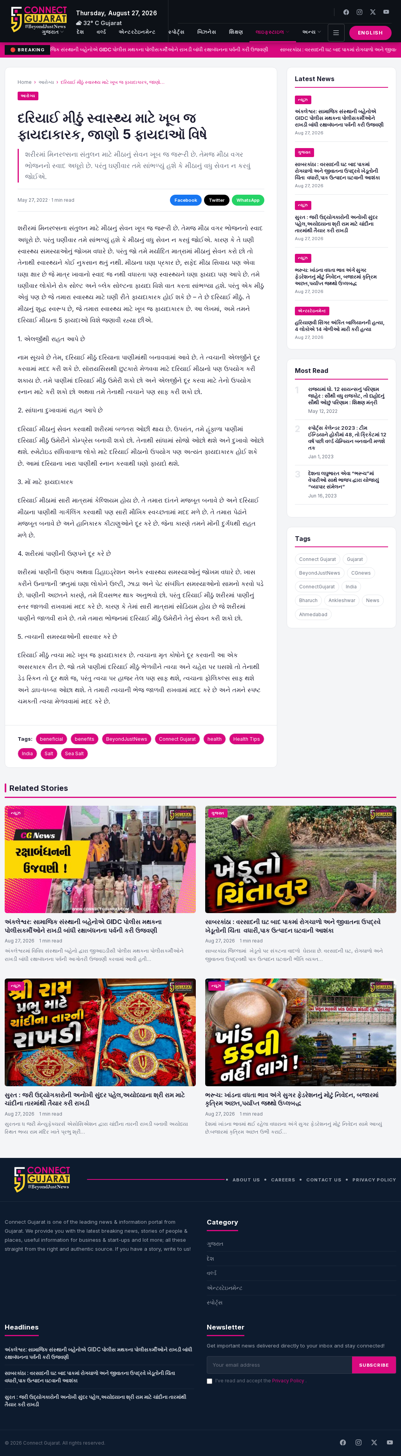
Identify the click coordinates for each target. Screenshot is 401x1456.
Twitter (217, 200)
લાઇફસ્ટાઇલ (270, 32)
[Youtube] (386, 11)
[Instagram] (359, 11)
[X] (374, 1443)
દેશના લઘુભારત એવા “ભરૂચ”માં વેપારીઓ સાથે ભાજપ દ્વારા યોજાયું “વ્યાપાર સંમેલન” (343, 480)
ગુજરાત (50, 32)
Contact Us (323, 1180)
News (372, 600)
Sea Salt (74, 753)
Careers (283, 1180)
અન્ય (309, 32)
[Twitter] (372, 11)
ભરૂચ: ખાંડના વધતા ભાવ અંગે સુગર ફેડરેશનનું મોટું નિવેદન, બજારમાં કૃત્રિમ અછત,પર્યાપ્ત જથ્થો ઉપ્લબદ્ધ (336, 276)
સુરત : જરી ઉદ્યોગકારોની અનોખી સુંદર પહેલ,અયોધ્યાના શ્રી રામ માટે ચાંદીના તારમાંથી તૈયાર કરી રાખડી (336, 223)
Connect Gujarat (177, 739)
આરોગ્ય (46, 82)
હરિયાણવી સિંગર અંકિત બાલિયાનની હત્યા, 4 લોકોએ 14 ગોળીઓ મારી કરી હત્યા (340, 325)
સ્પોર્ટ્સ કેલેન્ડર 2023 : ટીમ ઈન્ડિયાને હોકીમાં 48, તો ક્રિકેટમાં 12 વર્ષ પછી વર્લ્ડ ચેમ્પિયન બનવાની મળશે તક (347, 438)
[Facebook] (346, 11)
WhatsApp (248, 200)
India (27, 753)
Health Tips (246, 739)
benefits (84, 739)
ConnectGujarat (317, 587)
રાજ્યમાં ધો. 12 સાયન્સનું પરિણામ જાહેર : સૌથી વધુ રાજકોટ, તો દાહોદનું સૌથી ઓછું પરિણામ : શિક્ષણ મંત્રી (346, 395)
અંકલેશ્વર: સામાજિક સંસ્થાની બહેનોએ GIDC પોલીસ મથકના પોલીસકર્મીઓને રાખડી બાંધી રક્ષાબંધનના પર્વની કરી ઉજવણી (138, 49)
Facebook (186, 200)
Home (25, 82)
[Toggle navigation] (336, 33)
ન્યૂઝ (303, 99)
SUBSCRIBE (374, 1365)
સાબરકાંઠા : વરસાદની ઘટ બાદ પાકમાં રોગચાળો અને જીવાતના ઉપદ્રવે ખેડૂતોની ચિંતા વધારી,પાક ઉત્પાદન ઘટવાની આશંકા (337, 171)
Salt (49, 753)
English (370, 33)
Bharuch (308, 600)
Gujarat (355, 559)
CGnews (361, 573)
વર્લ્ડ (101, 32)
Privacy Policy (374, 1180)
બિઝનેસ (207, 32)
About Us (246, 1180)
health (215, 739)
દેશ (80, 32)
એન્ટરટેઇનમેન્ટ (137, 32)
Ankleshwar (342, 600)
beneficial (51, 739)
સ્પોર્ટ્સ (176, 32)
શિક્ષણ (236, 32)
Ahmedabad (313, 614)
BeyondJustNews (126, 739)
